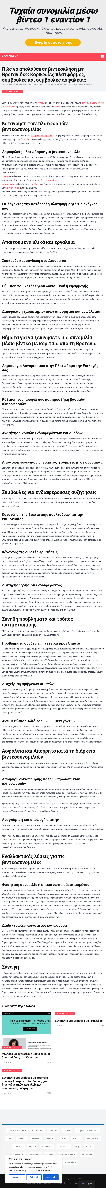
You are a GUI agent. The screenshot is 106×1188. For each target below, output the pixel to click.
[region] (33, 1169)
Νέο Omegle (87, 1154)
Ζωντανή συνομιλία (17, 1130)
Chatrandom (37, 1130)
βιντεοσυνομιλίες (49, 180)
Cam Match (10, 55)
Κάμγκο (32, 1146)
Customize (17, 1177)
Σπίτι (4, 84)
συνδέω (41, 103)
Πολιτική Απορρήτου (33, 1183)
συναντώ (57, 106)
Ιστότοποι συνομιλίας (12, 91)
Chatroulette (70, 1162)
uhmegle (49, 1154)
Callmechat (19, 1154)
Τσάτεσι (76, 1138)
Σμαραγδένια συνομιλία (87, 1130)
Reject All (34, 1177)
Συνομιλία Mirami (67, 1154)
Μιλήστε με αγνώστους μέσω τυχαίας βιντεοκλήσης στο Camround (26, 1055)
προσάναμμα (8, 184)
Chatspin (53, 1130)
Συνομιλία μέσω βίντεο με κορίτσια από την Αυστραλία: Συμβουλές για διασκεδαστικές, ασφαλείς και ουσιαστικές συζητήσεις (25, 1083)
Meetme (49, 1138)
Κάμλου (67, 1130)
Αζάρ (77, 1146)
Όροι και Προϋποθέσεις (53, 1183)
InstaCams (34, 1154)
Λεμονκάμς (47, 1146)
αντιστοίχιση (13, 188)
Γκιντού (63, 1138)
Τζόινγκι (36, 1138)
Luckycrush (64, 1146)
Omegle (6, 176)
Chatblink (18, 1146)
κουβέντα (36, 184)
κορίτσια (28, 139)
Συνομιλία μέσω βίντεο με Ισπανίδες (79, 1020)
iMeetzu (21, 1138)
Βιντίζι (89, 1146)
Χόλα (9, 1138)
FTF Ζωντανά (93, 1138)
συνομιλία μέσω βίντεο (41, 135)
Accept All (50, 1177)
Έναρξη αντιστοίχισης (53, 42)
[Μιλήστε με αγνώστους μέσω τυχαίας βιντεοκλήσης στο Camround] (26, 1030)
